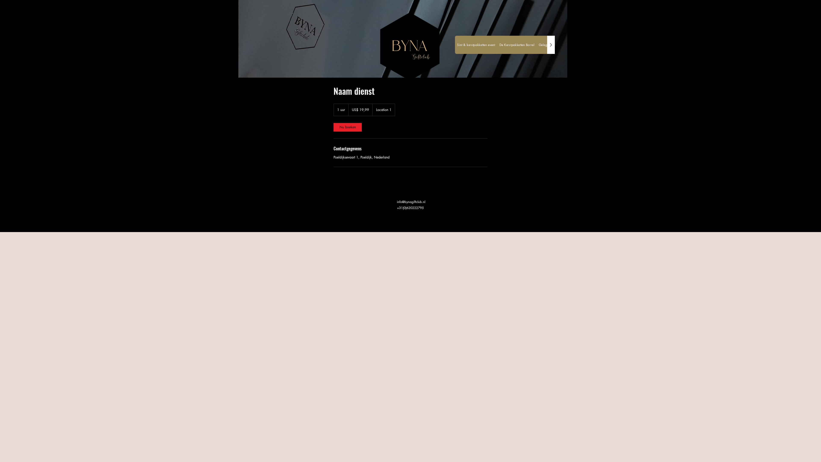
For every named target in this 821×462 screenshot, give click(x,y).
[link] (348, 127)
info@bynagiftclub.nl (411, 202)
